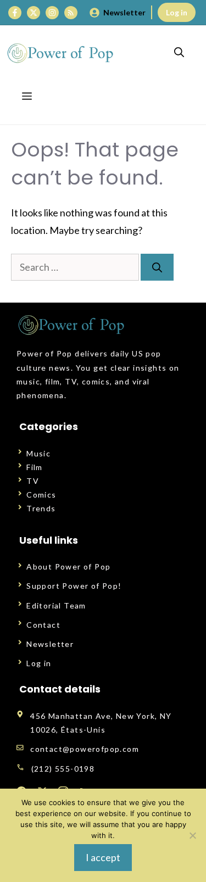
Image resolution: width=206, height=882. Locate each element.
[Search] (157, 267)
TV (32, 480)
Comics (41, 494)
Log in (176, 12)
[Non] (192, 835)
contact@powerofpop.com (84, 748)
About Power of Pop (68, 566)
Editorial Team (56, 605)
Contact (43, 624)
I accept (103, 857)
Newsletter (124, 12)
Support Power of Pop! (73, 585)
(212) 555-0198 (63, 768)
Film (34, 467)
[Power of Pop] (60, 52)
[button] (179, 53)
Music (38, 453)
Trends (40, 508)
